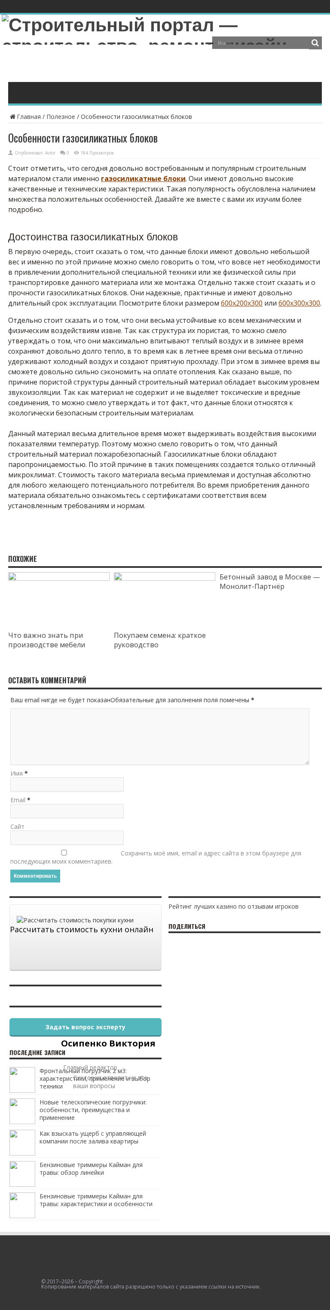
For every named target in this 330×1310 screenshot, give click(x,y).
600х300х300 (299, 303)
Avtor (50, 153)
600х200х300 (242, 303)
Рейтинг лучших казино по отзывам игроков (233, 906)
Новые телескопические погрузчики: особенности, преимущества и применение (93, 1110)
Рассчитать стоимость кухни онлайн (81, 929)
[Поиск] (315, 42)
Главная (29, 116)
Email (17, 800)
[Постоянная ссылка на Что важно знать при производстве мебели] (59, 578)
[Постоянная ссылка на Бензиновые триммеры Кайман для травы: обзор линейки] (22, 1184)
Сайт (17, 826)
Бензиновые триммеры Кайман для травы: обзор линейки (91, 1169)
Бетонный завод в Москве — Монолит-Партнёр (270, 581)
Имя (16, 773)
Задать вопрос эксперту (85, 1027)
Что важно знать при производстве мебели (47, 640)
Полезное (60, 116)
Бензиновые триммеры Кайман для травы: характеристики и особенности (96, 1200)
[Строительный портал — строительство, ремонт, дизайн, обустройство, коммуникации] (165, 67)
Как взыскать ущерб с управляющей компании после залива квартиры (93, 1137)
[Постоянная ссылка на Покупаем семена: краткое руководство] (164, 578)
